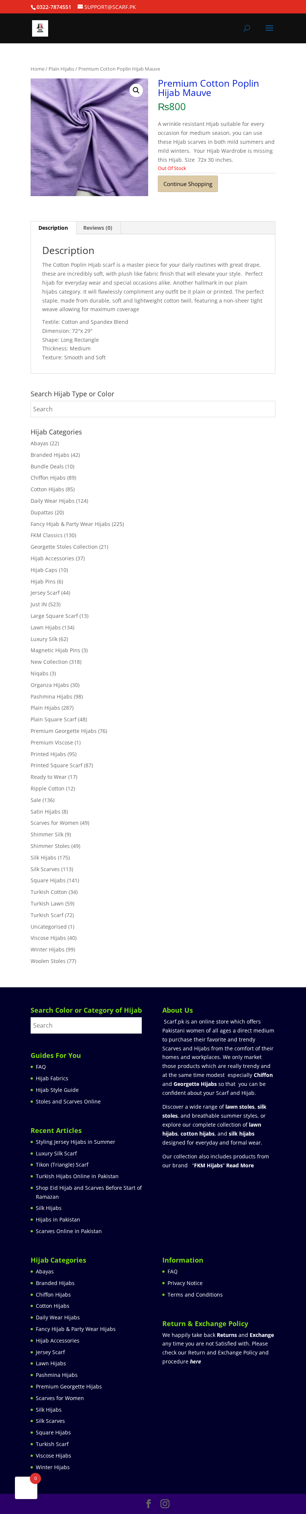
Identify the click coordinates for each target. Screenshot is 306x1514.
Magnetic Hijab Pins (55, 650)
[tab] (53, 228)
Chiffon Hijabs (48, 477)
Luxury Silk (44, 639)
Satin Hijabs (45, 811)
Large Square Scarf (54, 615)
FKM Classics (47, 535)
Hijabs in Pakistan (58, 1219)
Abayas (40, 443)
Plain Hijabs (61, 68)
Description (53, 227)
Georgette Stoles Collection (64, 546)
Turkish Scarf (47, 915)
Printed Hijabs (48, 754)
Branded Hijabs (50, 454)
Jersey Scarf (45, 592)
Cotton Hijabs (47, 489)
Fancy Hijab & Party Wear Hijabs (70, 523)
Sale (36, 800)
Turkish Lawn (47, 903)
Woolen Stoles (48, 961)
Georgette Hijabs (195, 1083)
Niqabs (40, 673)
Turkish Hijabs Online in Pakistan (77, 1176)
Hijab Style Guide (57, 1089)
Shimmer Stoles (50, 845)
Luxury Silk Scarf (56, 1153)
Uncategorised (49, 926)
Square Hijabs (48, 880)
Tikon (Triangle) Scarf (62, 1164)
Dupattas (42, 512)
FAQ (41, 1066)
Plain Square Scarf (53, 719)
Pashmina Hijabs (51, 696)
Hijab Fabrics (52, 1078)
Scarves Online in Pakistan (69, 1231)
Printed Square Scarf (56, 765)
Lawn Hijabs (46, 627)
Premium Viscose (52, 742)
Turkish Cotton (49, 891)
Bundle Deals (47, 466)
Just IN (39, 604)
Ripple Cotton (48, 788)
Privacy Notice (185, 1283)
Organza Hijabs (50, 684)
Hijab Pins (43, 581)
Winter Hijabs (48, 949)
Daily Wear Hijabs (53, 500)
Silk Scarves (45, 869)
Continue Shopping (187, 184)
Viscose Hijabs (48, 937)
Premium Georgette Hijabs (64, 730)
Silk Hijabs (43, 857)
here (195, 1361)
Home (37, 68)
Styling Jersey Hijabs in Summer (75, 1141)
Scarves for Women (55, 822)
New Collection (49, 661)
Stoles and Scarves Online (68, 1101)
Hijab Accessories (52, 558)
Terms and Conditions (195, 1294)
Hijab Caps (44, 569)
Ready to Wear (49, 776)
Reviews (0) (97, 227)
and (245, 1334)
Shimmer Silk (47, 834)
